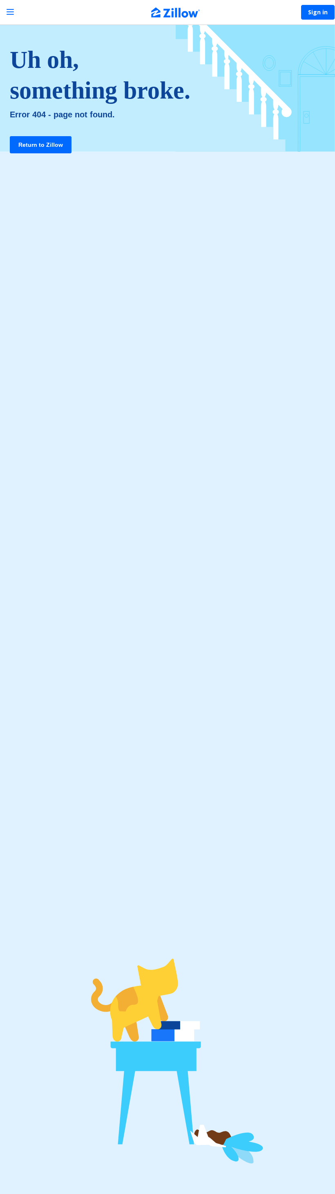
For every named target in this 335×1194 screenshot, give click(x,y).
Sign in (318, 12)
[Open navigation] (10, 12)
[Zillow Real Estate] (175, 13)
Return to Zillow (40, 144)
